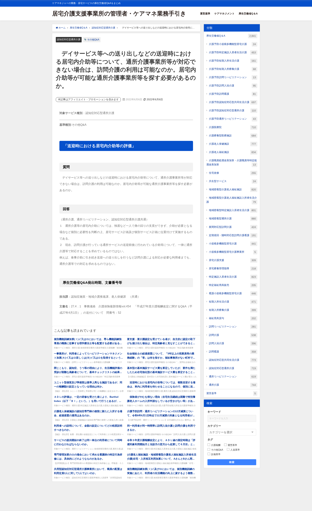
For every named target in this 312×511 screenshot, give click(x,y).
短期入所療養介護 (232, 310)
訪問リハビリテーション (232, 326)
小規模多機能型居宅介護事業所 (232, 252)
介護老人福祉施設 (232, 152)
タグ (210, 439)
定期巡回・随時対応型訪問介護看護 (232, 235)
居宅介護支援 (232, 260)
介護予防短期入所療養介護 (232, 69)
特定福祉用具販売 (232, 285)
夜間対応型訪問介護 (232, 227)
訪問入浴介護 (232, 343)
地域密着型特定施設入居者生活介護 (232, 210)
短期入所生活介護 (232, 301)
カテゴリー (214, 425)
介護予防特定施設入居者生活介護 (232, 52)
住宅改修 (232, 173)
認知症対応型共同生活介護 (232, 360)
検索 (232, 462)
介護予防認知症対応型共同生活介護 (232, 102)
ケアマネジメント (224, 13)
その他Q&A (93, 39)
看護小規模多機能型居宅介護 (232, 293)
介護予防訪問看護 (232, 94)
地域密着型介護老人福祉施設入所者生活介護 (231, 199)
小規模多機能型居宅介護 (232, 243)
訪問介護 (232, 335)
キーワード (214, 411)
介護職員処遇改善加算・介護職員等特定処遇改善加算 (231, 162)
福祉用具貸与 (232, 318)
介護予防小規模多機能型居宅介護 (232, 44)
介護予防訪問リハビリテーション (232, 77)
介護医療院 (232, 127)
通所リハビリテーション (232, 376)
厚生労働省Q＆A (248, 13)
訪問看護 (232, 351)
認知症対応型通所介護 (68, 39)
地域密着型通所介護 (232, 218)
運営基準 (205, 13)
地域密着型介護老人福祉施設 (232, 189)
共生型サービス (232, 181)
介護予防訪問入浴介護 (232, 85)
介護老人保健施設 (232, 143)
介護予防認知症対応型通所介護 (232, 110)
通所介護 (232, 384)
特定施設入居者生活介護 (232, 276)
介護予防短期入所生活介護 (232, 60)
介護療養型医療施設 (232, 135)
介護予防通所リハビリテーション (232, 118)
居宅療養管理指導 (232, 268)
